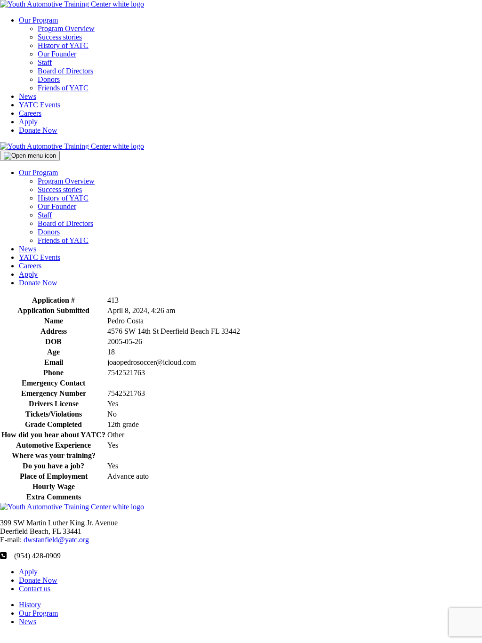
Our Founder (57, 54)
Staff (45, 62)
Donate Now (38, 130)
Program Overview (66, 28)
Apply (28, 122)
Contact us (34, 589)
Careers (30, 113)
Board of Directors (65, 71)
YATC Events (39, 105)
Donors (49, 79)
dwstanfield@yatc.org (56, 540)
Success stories (60, 37)
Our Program (38, 20)
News (27, 96)
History (30, 605)
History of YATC (63, 45)
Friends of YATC (63, 88)
